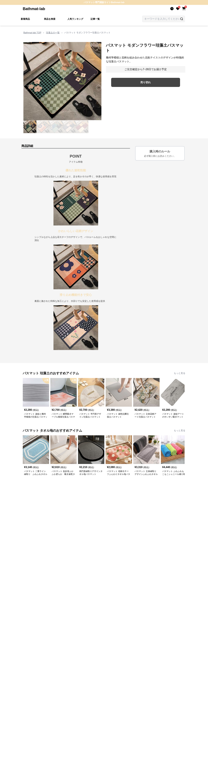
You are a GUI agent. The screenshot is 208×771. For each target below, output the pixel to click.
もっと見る (179, 373)
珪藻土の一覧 (53, 32)
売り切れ (145, 82)
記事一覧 (95, 19)
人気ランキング (75, 19)
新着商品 (25, 19)
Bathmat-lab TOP (32, 32)
